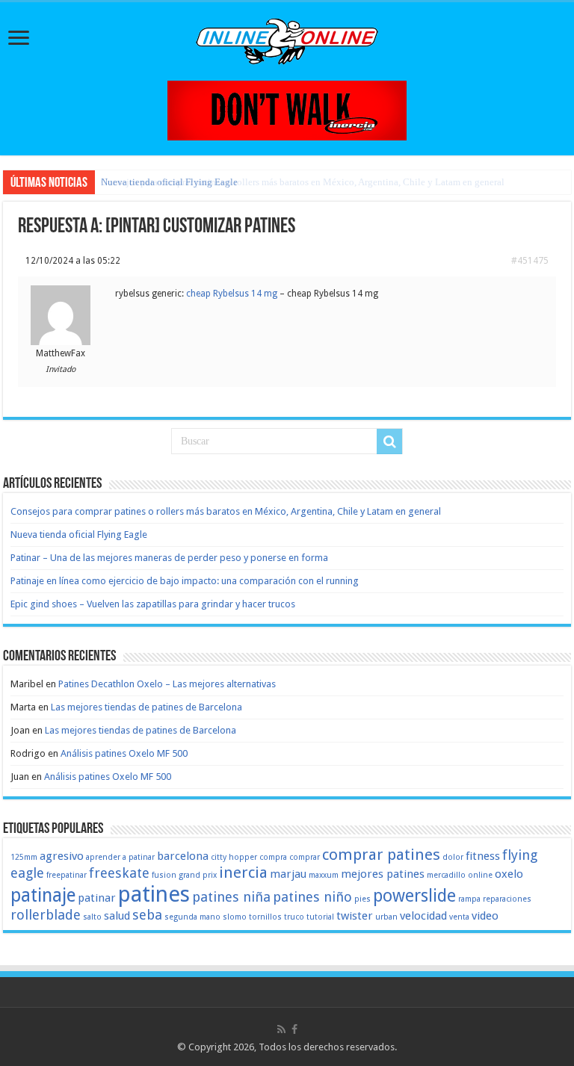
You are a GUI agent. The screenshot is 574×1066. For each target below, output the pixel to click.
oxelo (509, 874)
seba (147, 915)
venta (459, 917)
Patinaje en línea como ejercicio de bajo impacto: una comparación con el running (184, 580)
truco (294, 917)
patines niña (231, 897)
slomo (235, 917)
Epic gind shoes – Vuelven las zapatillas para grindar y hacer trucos (152, 604)
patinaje (42, 895)
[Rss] (281, 1029)
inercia (243, 872)
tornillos (265, 917)
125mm (23, 857)
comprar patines (381, 855)
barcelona (183, 856)
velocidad (423, 916)
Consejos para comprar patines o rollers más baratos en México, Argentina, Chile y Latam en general (225, 511)
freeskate (119, 873)
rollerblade (45, 915)
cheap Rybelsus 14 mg (231, 293)
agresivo (62, 856)
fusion (164, 875)
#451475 (530, 260)
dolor (452, 857)
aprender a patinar (120, 857)
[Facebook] (294, 1029)
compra (273, 857)
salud (117, 916)
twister (354, 916)
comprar (304, 857)
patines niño (312, 897)
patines (154, 894)
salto (92, 917)
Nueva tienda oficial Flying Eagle (169, 182)
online (480, 875)
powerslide (414, 895)
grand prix (198, 875)
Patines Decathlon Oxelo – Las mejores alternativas (167, 684)
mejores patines (383, 874)
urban (386, 917)
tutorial (320, 917)
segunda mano (192, 917)
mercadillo (446, 875)
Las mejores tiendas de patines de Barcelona (146, 707)
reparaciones (507, 899)
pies (362, 899)
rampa (469, 899)
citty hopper (234, 857)
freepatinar (66, 875)
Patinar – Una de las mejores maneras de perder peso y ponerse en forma (169, 557)
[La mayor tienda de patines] (287, 109)
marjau (288, 874)
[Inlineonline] (287, 39)
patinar (97, 898)
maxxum (324, 875)
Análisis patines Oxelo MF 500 (124, 753)
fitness (483, 856)
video (485, 916)
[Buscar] (389, 441)
